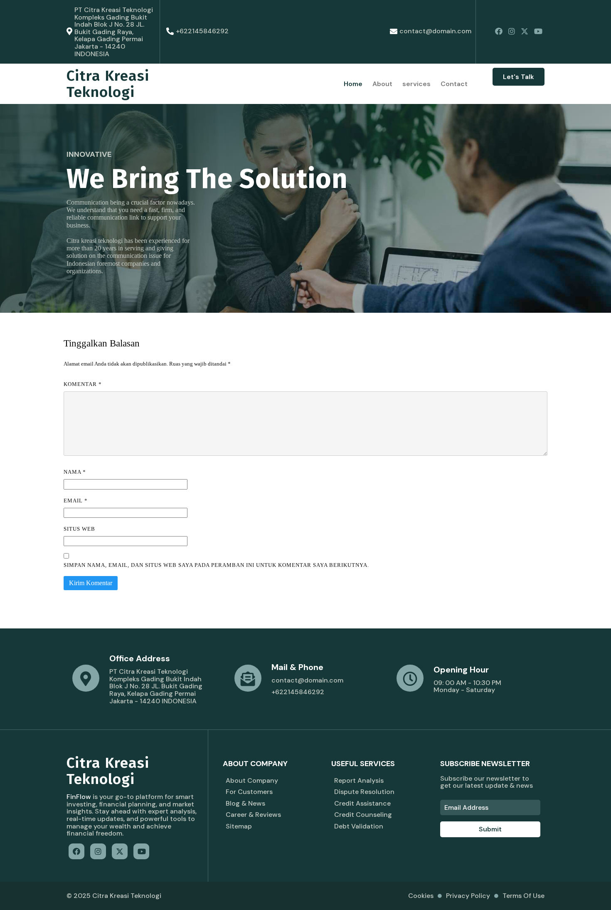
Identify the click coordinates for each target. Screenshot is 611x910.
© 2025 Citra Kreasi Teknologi (114, 895)
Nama (75, 472)
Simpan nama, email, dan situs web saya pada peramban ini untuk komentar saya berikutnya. (216, 565)
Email (76, 500)
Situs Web (79, 529)
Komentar (83, 384)
